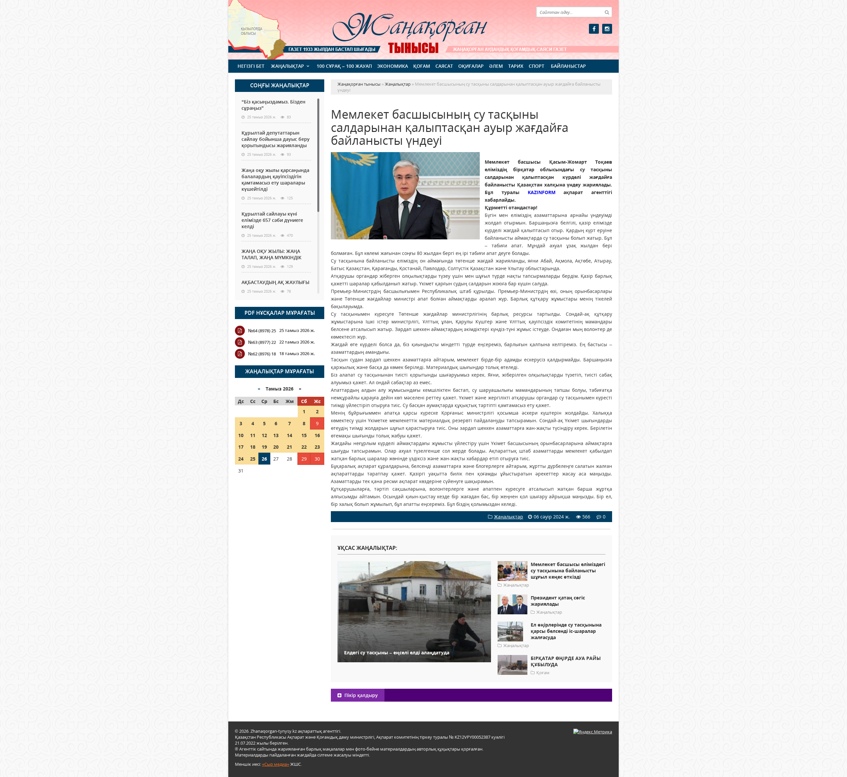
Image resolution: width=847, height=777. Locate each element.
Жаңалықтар (287, 66)
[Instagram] (607, 29)
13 (276, 435)
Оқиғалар (471, 66)
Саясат (444, 66)
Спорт (536, 66)
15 (304, 435)
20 (276, 447)
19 (264, 447)
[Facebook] (594, 29)
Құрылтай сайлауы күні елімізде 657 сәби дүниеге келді (272, 220)
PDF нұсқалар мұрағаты (280, 312)
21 (289, 447)
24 (241, 459)
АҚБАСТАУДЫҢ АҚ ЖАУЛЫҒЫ (275, 282)
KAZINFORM (546, 192)
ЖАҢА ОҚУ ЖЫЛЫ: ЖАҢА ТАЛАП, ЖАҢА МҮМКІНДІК (271, 254)
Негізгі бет (251, 66)
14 (289, 435)
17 (241, 447)
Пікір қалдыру (360, 695)
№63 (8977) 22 (262, 342)
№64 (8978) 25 (262, 331)
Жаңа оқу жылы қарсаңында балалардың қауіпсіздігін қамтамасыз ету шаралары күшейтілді (275, 179)
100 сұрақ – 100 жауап (344, 66)
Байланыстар (568, 66)
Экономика (392, 66)
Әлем (496, 66)
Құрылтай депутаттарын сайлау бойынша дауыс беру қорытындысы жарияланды (276, 139)
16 (317, 435)
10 (241, 435)
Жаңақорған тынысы (400, 29)
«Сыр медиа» (275, 764)
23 (317, 447)
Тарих (515, 66)
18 (252, 447)
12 (264, 435)
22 (304, 447)
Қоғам (421, 66)
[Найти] (607, 12)
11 (252, 435)
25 (252, 459)
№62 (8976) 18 (262, 354)
